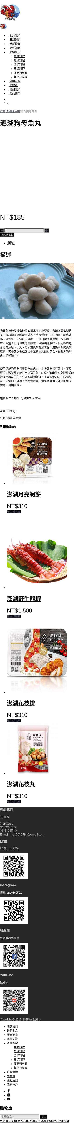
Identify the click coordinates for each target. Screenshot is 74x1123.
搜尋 (43, 1117)
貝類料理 (19, 68)
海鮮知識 (14, 48)
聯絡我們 (14, 89)
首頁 (3, 111)
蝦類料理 (19, 60)
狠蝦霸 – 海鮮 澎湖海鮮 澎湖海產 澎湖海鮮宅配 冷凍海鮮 (34, 1121)
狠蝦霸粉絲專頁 (9, 938)
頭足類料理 (21, 72)
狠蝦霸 (4, 982)
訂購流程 (14, 81)
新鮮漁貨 (14, 43)
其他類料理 (21, 77)
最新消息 (14, 39)
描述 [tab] (11, 243)
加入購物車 (7, 235)
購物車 (13, 85)
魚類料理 (19, 56)
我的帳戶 (14, 93)
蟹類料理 (19, 64)
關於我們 (14, 35)
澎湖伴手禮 (13, 111)
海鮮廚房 (14, 52)
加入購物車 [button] (14, 511)
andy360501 (14, 892)
